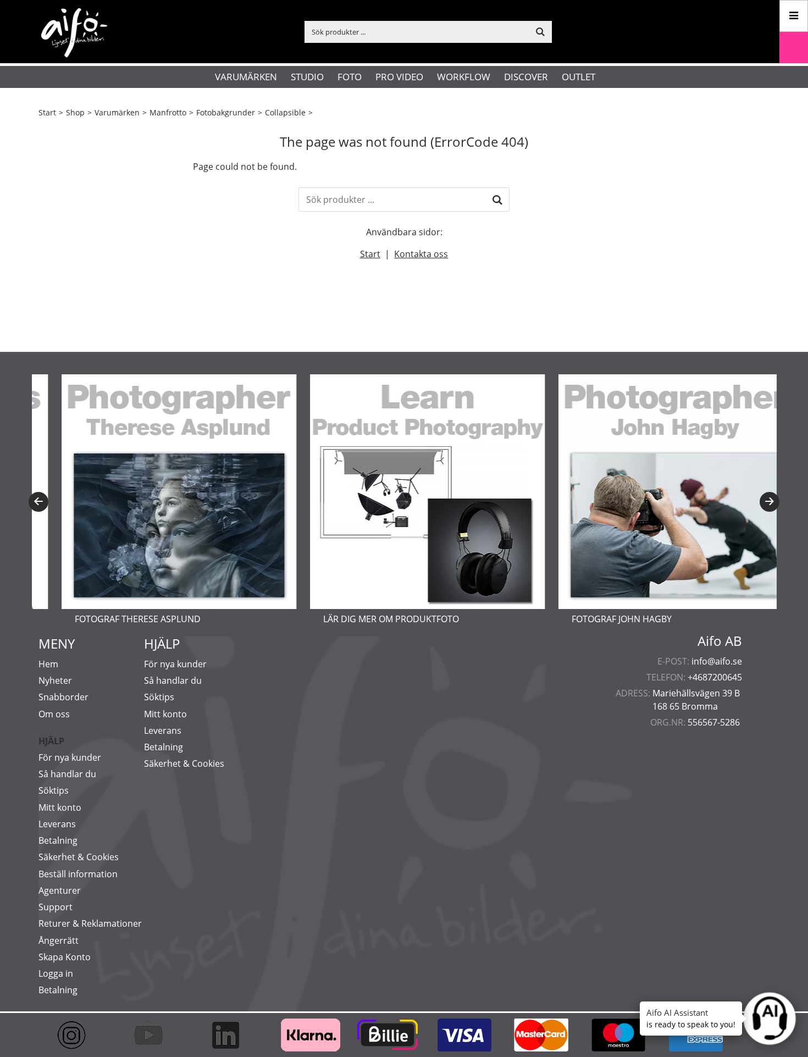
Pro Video (399, 76)
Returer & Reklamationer (90, 923)
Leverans (57, 824)
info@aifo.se (716, 661)
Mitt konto (59, 807)
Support (55, 907)
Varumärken (246, 76)
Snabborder (63, 697)
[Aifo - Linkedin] (230, 1035)
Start (47, 112)
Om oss (54, 714)
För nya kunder (69, 757)
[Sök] (497, 199)
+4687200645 (715, 677)
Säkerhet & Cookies (78, 857)
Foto (349, 76)
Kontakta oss (421, 254)
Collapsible (285, 112)
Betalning (58, 840)
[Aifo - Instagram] (76, 1035)
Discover (526, 76)
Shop (75, 112)
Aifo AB (720, 641)
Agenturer (59, 890)
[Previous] (38, 502)
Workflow (463, 76)
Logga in (55, 973)
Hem (48, 664)
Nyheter (55, 680)
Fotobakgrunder (225, 112)
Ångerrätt (58, 940)
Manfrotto (168, 112)
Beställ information (78, 874)
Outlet (578, 76)
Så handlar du (67, 774)
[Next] (769, 502)
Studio (307, 76)
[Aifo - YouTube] (153, 1035)
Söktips (53, 790)
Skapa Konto (64, 957)
